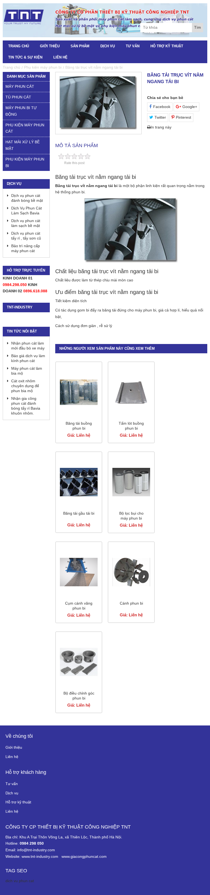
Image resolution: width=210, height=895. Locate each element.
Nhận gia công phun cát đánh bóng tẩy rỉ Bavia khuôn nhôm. (25, 405)
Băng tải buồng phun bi (79, 425)
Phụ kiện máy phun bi (24, 162)
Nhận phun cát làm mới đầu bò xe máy (28, 345)
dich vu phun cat (19, 881)
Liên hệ (60, 57)
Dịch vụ (107, 46)
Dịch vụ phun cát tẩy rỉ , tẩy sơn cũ (26, 235)
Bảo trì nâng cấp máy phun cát (25, 248)
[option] (98, 103)
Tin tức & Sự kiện (25, 57)
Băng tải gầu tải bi (78, 513)
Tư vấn (132, 46)
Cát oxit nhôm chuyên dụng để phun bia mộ (25, 386)
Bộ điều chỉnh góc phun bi (78, 695)
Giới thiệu (50, 46)
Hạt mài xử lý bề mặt (22, 145)
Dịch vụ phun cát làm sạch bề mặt (25, 223)
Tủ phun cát (18, 97)
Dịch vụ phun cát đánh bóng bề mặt (27, 198)
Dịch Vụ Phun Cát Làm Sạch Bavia (26, 210)
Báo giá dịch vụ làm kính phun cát (28, 358)
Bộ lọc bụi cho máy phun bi (131, 515)
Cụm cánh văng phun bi (78, 605)
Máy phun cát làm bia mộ (26, 370)
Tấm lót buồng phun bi (131, 425)
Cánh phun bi (131, 603)
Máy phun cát (19, 86)
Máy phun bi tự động (21, 111)
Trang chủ (18, 46)
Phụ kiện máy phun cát (24, 128)
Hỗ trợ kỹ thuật (166, 46)
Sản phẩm (80, 46)
